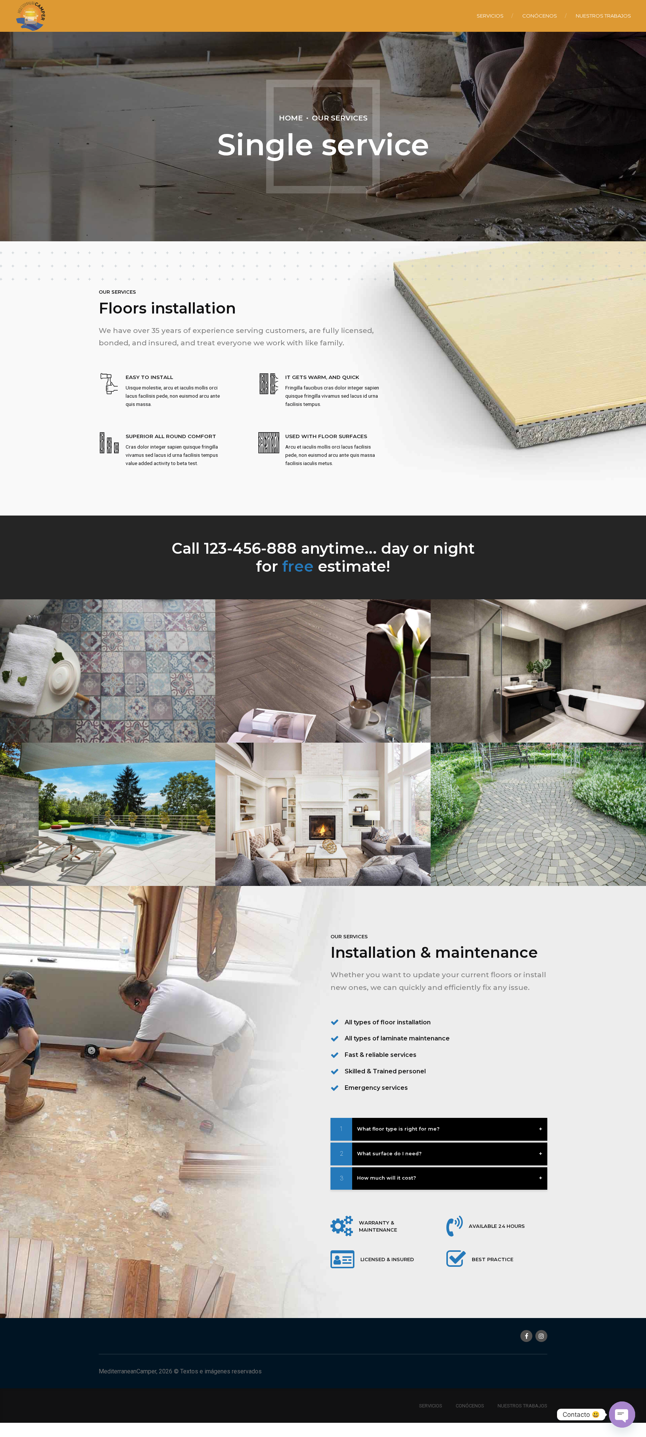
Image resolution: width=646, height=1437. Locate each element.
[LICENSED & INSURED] (342, 1259)
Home (291, 117)
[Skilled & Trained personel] (334, 1071)
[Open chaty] (622, 1414)
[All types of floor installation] (334, 1022)
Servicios (490, 16)
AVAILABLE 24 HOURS (497, 1226)
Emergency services (376, 1087)
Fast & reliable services (380, 1054)
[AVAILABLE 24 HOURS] (454, 1226)
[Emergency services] (334, 1088)
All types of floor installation (388, 1022)
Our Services (339, 117)
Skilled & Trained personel (385, 1071)
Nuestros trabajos (603, 16)
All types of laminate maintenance (397, 1038)
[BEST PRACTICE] (456, 1259)
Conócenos (539, 16)
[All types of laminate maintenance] (334, 1038)
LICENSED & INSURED (387, 1259)
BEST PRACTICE (492, 1259)
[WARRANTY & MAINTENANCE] (341, 1226)
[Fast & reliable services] (334, 1055)
